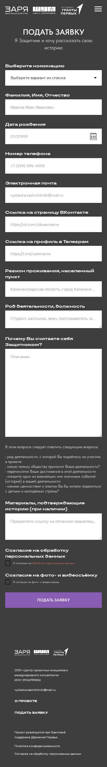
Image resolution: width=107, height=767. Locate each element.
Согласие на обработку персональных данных (48, 754)
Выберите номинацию (34, 66)
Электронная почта (31, 183)
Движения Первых (44, 737)
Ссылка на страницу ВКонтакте (46, 212)
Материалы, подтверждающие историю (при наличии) (45, 506)
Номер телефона (27, 154)
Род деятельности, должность (45, 306)
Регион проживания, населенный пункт (49, 274)
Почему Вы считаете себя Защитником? (39, 342)
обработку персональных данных (53, 563)
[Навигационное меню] (98, 9)
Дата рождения (25, 124)
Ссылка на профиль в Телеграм (47, 242)
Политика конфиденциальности (37, 746)
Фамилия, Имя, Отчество (37, 95)
